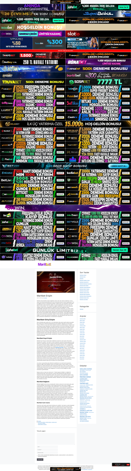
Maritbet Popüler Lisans (85, 280)
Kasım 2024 (82, 334)
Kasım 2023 (82, 355)
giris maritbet (83, 371)
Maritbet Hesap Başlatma (85, 287)
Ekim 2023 (82, 357)
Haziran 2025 (82, 325)
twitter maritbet (83, 419)
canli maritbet (82, 370)
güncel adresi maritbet (84, 373)
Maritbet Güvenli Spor (84, 290)
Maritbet (39, 421)
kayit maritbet (84, 374)
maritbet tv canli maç (86, 410)
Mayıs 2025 (82, 327)
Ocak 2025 (82, 330)
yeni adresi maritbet (84, 421)
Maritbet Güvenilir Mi (84, 282)
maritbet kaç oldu (87, 399)
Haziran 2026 (82, 318)
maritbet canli (84, 383)
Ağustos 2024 (83, 339)
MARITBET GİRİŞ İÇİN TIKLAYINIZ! (65, 50)
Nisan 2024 (82, 346)
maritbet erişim (54, 422)
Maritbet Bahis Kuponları (85, 294)
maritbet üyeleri (89, 418)
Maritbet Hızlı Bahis (84, 299)
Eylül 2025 (82, 324)
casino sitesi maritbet (88, 370)
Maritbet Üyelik (83, 418)
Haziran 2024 (82, 343)
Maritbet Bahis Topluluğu (42, 424)
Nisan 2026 (82, 322)
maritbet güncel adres (90, 396)
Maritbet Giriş (82, 276)
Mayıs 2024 (82, 344)
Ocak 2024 (82, 351)
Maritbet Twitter (84, 412)
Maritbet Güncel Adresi (86, 397)
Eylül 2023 (82, 358)
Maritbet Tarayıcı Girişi (84, 292)
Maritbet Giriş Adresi (84, 393)
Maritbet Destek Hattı (84, 297)
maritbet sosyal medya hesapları (85, 407)
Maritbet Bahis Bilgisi (84, 285)
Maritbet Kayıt (82, 399)
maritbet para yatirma (84, 403)
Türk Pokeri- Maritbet (41, 423)
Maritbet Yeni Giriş (85, 416)
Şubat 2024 (82, 350)
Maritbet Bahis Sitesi (84, 380)
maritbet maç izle (82, 400)
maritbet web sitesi (91, 412)
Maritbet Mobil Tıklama (84, 289)
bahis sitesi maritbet (41, 422)
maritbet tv (83, 408)
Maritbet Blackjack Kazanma (85, 283)
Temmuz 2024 (83, 341)
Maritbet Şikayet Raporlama (85, 296)
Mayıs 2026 (82, 320)
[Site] (32, 88)
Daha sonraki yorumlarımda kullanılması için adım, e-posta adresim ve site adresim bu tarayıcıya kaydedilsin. (55, 455)
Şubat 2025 (82, 329)
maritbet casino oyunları (84, 386)
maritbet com (82, 388)
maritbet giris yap (84, 390)
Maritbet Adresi (83, 275)
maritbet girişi (83, 394)
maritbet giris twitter (88, 388)
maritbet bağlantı (48, 422)
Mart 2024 (82, 348)
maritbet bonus (82, 381)
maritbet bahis (83, 378)
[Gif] (65, 124)
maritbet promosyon (83, 404)
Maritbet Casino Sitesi (85, 387)
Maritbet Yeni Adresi (83, 414)
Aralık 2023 (82, 353)
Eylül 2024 (82, 337)
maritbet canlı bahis (89, 384)
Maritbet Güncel (83, 396)
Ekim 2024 (82, 336)
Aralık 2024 (82, 332)
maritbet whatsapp (83, 413)
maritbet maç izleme (87, 400)
